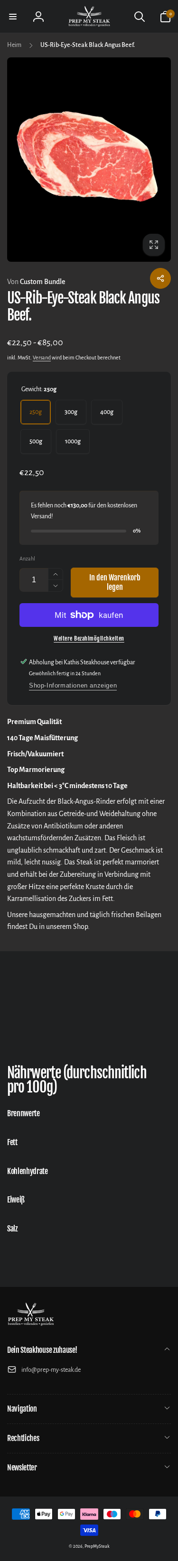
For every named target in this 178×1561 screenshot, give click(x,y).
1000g (73, 441)
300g (71, 412)
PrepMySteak (97, 1546)
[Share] (160, 278)
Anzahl (27, 558)
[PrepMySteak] (31, 1325)
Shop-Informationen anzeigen (73, 685)
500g (35, 441)
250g (35, 412)
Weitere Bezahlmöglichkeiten (89, 638)
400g (106, 412)
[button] (12, 16)
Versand (42, 357)
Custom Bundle (36, 281)
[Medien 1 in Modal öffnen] (89, 159)
